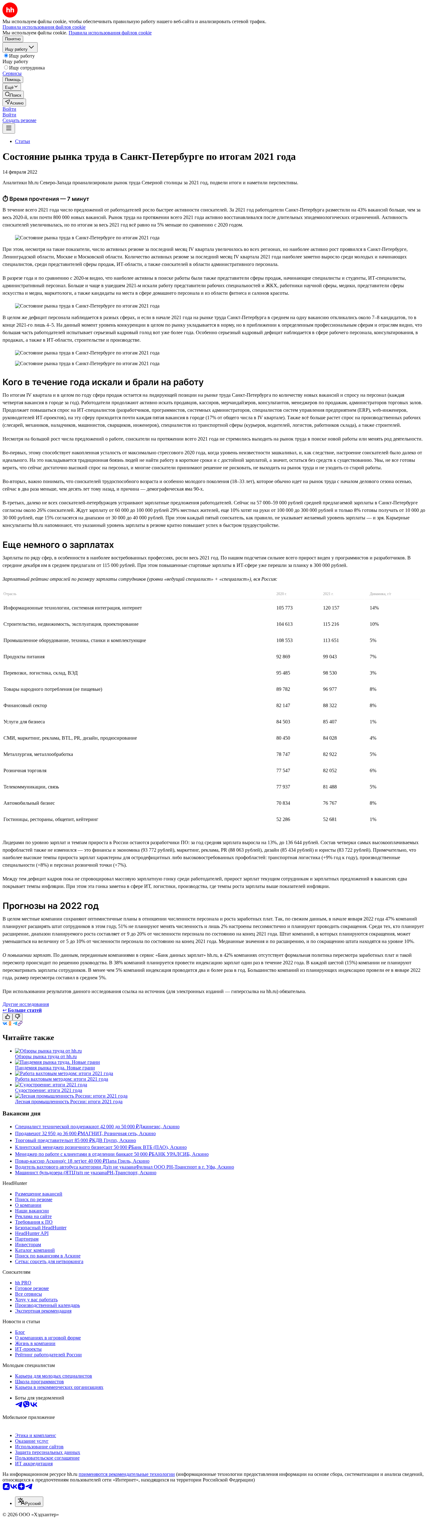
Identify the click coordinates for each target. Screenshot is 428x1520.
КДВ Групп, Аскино (114, 1140)
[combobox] (29, 1502)
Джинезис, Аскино (159, 1126)
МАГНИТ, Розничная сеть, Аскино (118, 1133)
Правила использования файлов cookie (110, 32)
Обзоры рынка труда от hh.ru (46, 1056)
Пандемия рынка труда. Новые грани (55, 1067)
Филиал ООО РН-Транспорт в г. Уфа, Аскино (185, 1167)
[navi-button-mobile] (9, 128)
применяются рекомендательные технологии (127, 1474)
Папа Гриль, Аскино (127, 1161)
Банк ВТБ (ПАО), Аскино (159, 1147)
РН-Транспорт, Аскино (131, 1172)
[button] (9, 109)
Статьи (22, 141)
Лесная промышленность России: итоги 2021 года (69, 1101)
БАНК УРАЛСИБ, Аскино (180, 1154)
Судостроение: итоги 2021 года (48, 1090)
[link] (13, 95)
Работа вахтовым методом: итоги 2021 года (61, 1079)
